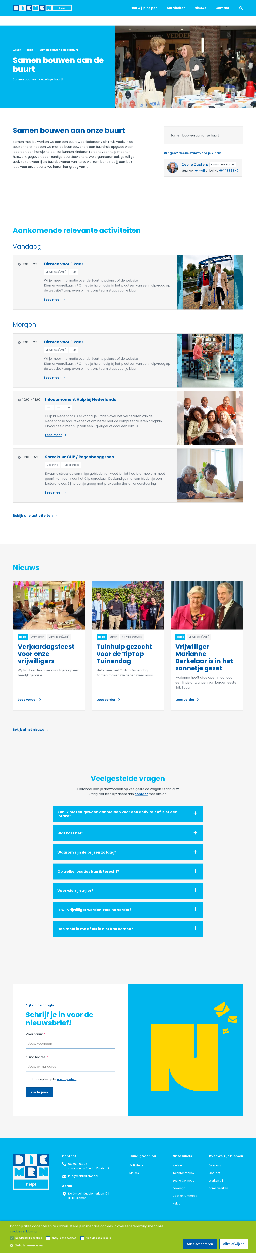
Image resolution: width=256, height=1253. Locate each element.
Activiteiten (176, 8)
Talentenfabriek (183, 1173)
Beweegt (179, 1188)
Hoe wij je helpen (144, 8)
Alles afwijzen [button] (234, 1244)
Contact (222, 8)
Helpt (176, 1204)
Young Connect (183, 1181)
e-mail (200, 171)
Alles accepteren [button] (200, 1244)
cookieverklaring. (23, 1231)
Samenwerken (218, 1188)
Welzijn (177, 1165)
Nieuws (200, 8)
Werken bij (216, 1181)
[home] (42, 8)
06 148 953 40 (229, 171)
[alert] (128, 1237)
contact (141, 794)
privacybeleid (66, 1079)
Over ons (215, 1165)
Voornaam (36, 1034)
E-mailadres (37, 1057)
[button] (28, 1238)
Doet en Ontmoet (185, 1196)
